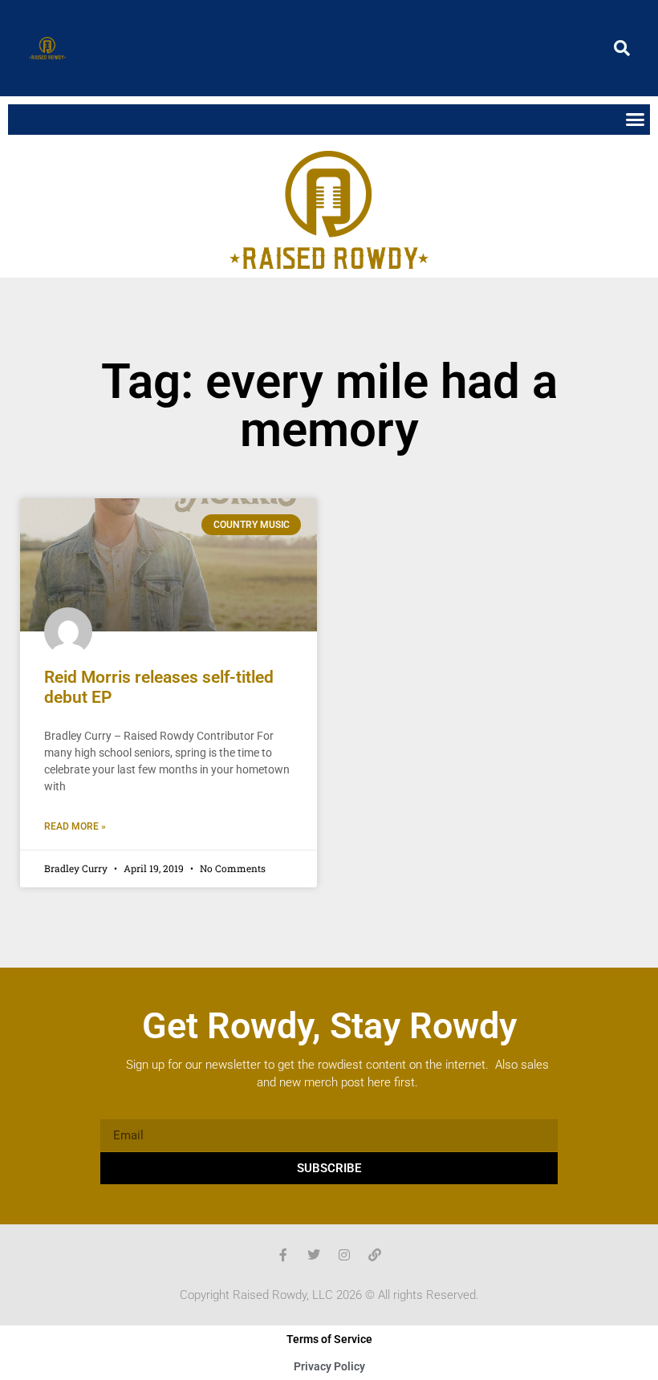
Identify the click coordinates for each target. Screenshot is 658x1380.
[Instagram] (344, 1254)
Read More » (75, 826)
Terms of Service (329, 1339)
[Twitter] (313, 1254)
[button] (622, 48)
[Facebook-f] (283, 1254)
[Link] (374, 1254)
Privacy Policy (329, 1366)
